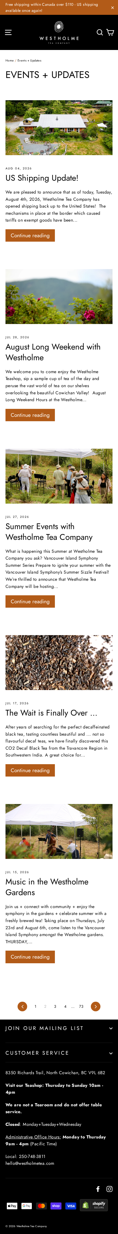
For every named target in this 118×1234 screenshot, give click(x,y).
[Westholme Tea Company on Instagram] (109, 1188)
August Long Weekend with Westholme (53, 352)
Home (9, 60)
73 (81, 1006)
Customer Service (37, 1053)
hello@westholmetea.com (29, 1163)
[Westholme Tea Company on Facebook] (98, 1188)
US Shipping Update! (41, 178)
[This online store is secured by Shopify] (94, 1210)
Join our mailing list (44, 1028)
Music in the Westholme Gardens (46, 887)
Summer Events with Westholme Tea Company (48, 531)
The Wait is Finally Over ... (51, 713)
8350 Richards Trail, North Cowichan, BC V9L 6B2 (55, 1073)
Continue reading (30, 235)
